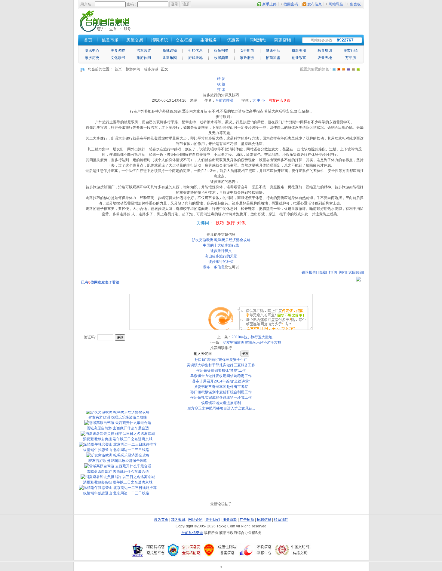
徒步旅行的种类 (221, 261)
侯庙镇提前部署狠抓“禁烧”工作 (221, 370)
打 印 (221, 89)
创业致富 (299, 58)
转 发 (221, 79)
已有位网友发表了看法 (100, 282)
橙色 (334, 69)
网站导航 (336, 4)
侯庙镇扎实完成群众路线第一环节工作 (221, 397)
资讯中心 (92, 50)
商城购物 (169, 50)
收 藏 (221, 84)
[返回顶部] (356, 272)
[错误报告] (309, 272)
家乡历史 (92, 58)
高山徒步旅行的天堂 (221, 256)
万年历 (350, 58)
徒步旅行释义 (221, 251)
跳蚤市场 (110, 40)
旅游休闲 (144, 58)
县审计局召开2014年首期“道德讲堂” (221, 381)
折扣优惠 (195, 50)
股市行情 (350, 50)
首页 (118, 69)
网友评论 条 (279, 100)
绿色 (358, 69)
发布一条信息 (214, 267)
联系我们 (281, 519)
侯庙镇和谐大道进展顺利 (221, 403)
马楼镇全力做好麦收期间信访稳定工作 (221, 376)
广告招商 (247, 519)
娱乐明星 (221, 50)
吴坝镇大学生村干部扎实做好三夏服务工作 (221, 365)
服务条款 (230, 519)
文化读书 (118, 58)
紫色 (343, 69)
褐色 (353, 69)
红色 (338, 69)
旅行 (230, 222)
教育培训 (325, 50)
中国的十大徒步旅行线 (221, 245)
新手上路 (269, 4)
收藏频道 (221, 58)
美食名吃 (118, 50)
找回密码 (291, 4)
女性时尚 (247, 50)
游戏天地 (195, 58)
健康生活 (273, 50)
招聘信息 (264, 519)
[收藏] (322, 272)
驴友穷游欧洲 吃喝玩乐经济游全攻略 (221, 240)
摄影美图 (299, 50)
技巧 (220, 222)
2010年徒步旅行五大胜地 (252, 337)
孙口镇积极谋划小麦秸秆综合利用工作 (221, 392)
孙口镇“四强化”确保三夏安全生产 (221, 360)
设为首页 (161, 519)
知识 (241, 222)
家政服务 (247, 58)
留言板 (355, 4)
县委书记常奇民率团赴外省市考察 (221, 387)
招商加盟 (273, 58)
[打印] (332, 272)
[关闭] (342, 272)
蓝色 (348, 69)
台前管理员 (224, 100)
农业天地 (325, 58)
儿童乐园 (169, 58)
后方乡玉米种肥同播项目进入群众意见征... (221, 408)
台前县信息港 (192, 533)
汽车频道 (144, 50)
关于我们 (212, 519)
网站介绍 (195, 519)
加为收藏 (178, 519)
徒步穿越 (151, 69)
